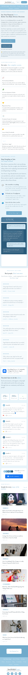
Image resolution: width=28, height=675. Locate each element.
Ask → (14, 213)
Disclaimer (16, 666)
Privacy (10, 666)
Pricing (18, 6)
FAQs (22, 6)
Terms (24, 663)
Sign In (18, 2)
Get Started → (14, 653)
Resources (11, 8)
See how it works (7, 46)
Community (16, 8)
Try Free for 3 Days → (8, 41)
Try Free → (24, 2)
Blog (25, 6)
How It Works (13, 6)
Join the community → (15, 478)
